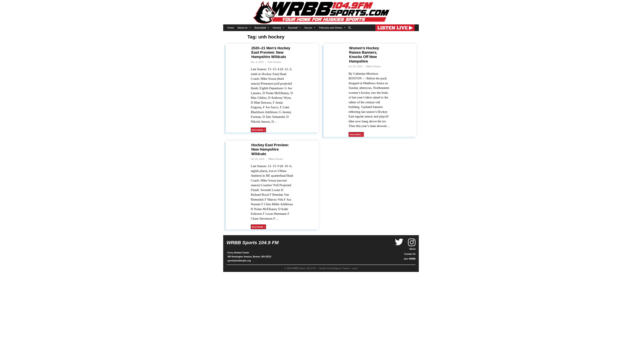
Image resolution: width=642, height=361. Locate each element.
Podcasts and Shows (330, 27)
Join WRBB (409, 259)
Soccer (308, 27)
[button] (349, 27)
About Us (242, 27)
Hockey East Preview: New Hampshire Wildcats (270, 149)
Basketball (260, 27)
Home (230, 27)
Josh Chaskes (275, 62)
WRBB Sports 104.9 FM (253, 242)
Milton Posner (373, 66)
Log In (355, 268)
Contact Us (409, 254)
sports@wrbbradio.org (239, 260)
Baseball (292, 27)
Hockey (277, 27)
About (412, 249)
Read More (257, 130)
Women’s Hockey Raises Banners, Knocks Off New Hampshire (364, 54)
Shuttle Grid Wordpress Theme (334, 268)
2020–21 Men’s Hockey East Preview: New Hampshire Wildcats (270, 52)
